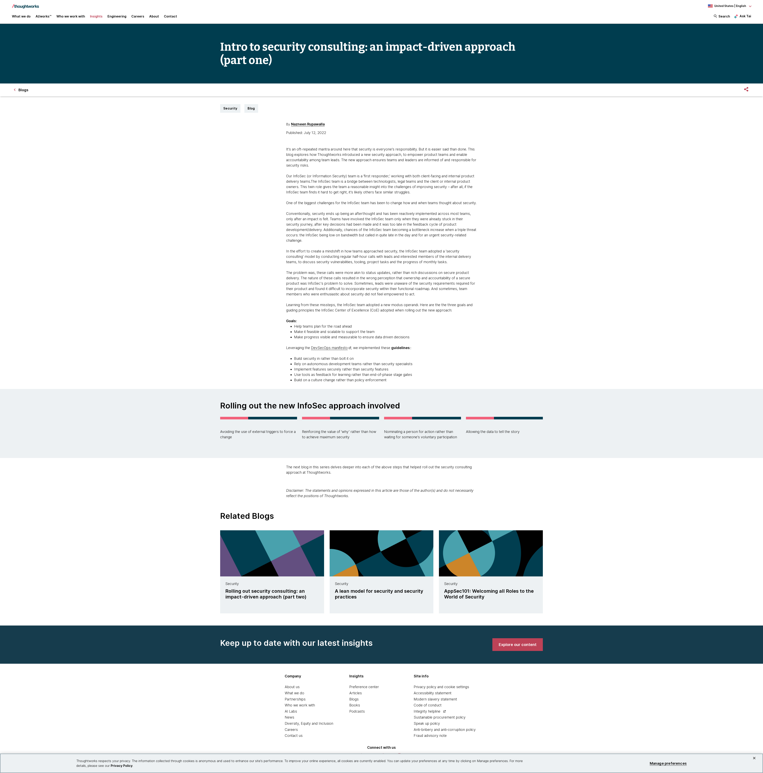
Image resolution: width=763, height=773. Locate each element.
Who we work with (300, 705)
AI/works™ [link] (43, 16)
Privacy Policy (122, 766)
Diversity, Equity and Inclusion (309, 723)
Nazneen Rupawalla (308, 124)
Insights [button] (96, 16)
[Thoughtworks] (25, 4)
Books (354, 705)
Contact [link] (170, 16)
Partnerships (295, 699)
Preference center (364, 687)
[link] (517, 644)
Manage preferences (668, 763)
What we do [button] (21, 16)
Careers (291, 729)
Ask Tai (745, 16)
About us (292, 687)
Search (724, 16)
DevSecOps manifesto (329, 348)
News (289, 717)
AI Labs (291, 711)
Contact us (294, 735)
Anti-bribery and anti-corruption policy (445, 729)
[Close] (754, 758)
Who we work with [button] (70, 16)
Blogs (354, 699)
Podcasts (357, 711)
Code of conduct (428, 705)
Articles (355, 693)
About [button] (154, 16)
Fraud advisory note (430, 735)
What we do (294, 693)
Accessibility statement (432, 693)
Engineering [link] (116, 16)
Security (230, 108)
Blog (251, 108)
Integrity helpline (427, 711)
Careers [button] (137, 16)
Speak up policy (427, 723)
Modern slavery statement (435, 699)
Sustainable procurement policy (440, 717)
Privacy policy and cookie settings (441, 687)
